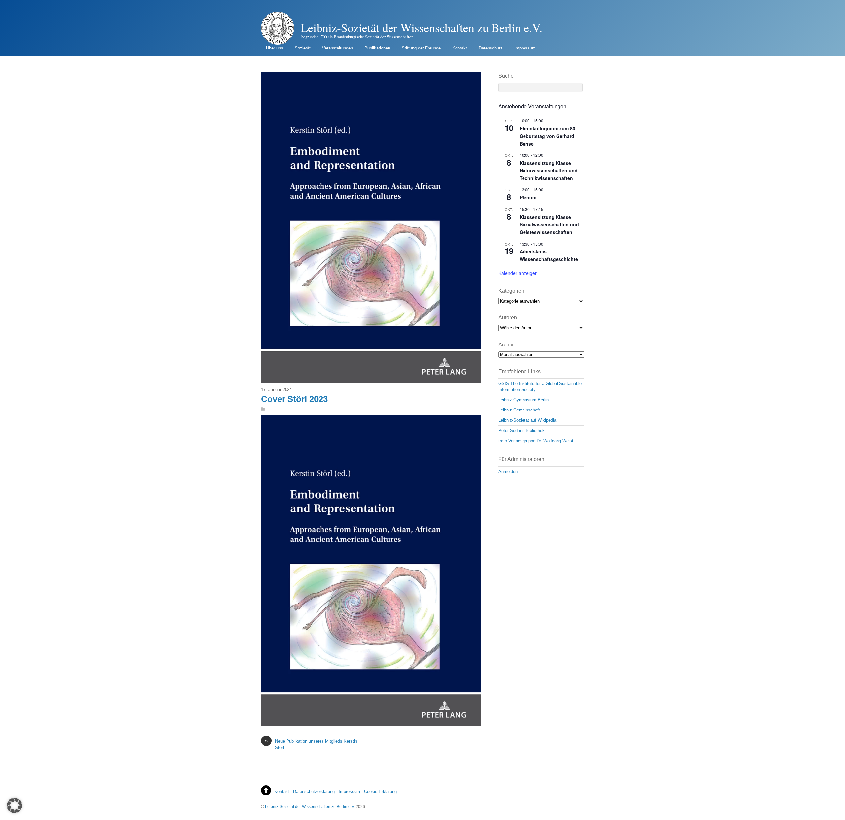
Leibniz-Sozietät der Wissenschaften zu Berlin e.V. (310, 806)
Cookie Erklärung (380, 791)
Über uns (274, 48)
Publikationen (377, 48)
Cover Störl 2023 (294, 399)
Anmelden (508, 471)
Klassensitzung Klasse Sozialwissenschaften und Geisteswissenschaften (549, 224)
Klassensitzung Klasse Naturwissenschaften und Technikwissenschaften (549, 170)
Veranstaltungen (337, 48)
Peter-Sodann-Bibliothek (521, 430)
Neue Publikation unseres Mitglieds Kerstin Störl (311, 744)
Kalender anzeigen (518, 273)
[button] (14, 805)
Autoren (507, 317)
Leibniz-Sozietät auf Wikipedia (527, 420)
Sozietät (303, 48)
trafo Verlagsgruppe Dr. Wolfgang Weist (535, 440)
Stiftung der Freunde (421, 48)
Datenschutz (491, 48)
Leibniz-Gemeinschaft (519, 410)
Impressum (525, 48)
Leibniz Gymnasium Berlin (523, 399)
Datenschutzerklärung (314, 791)
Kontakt (459, 48)
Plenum (528, 197)
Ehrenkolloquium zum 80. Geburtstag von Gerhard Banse (548, 136)
